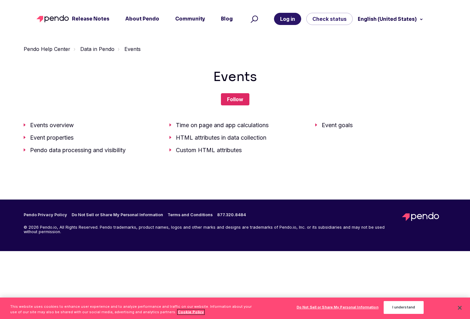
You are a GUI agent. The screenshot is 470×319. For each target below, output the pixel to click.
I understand (403, 307)
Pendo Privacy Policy (45, 215)
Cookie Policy (191, 312)
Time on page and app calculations (222, 125)
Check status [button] (329, 19)
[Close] (460, 308)
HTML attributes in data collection (221, 137)
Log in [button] (287, 19)
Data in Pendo (97, 49)
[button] (253, 18)
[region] (235, 308)
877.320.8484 (231, 215)
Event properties (52, 137)
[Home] (54, 18)
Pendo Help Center (47, 49)
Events (132, 49)
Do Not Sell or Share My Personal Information (338, 307)
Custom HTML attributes (209, 150)
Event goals (337, 125)
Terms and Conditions (190, 215)
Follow (235, 99)
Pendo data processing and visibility (78, 150)
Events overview (52, 125)
